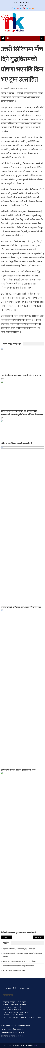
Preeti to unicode (22, 5)
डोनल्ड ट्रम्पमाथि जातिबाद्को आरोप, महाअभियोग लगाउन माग (21, 607)
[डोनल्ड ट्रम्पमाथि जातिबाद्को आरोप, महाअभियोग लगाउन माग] (22, 525)
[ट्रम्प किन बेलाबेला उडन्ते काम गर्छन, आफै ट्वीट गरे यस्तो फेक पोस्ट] (22, 360)
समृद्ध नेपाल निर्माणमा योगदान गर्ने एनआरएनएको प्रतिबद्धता (39, 937)
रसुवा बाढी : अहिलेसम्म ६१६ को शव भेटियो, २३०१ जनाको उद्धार (19, 949)
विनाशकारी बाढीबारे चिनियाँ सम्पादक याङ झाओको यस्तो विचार (18, 966)
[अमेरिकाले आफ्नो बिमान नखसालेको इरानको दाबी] (22, 430)
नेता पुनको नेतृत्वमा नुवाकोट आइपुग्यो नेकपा (14, 970)
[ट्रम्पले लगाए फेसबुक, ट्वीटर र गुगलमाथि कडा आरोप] (22, 688)
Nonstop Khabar (22, 88)
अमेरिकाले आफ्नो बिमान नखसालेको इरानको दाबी (16, 443)
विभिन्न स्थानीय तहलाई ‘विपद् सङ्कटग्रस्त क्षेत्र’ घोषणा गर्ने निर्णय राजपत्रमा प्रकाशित (22, 955)
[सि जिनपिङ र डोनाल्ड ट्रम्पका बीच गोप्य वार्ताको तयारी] (22, 851)
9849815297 (37, 1045)
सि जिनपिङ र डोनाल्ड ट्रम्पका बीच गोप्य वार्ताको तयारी (18, 932)
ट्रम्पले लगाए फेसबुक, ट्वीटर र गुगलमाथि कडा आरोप (18, 769)
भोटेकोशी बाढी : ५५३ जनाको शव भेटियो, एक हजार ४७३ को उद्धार (19, 961)
